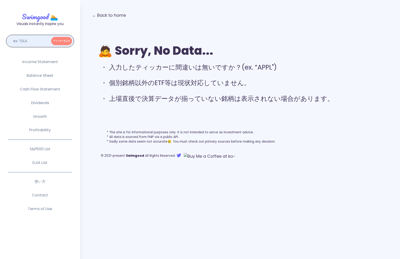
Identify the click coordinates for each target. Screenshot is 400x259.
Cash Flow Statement (40, 89)
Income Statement (40, 61)
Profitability (40, 130)
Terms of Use (40, 208)
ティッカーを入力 (61, 40)
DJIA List (39, 162)
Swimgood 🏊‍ (40, 16)
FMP (151, 137)
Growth (40, 116)
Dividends (40, 103)
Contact (40, 195)
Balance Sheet (40, 75)
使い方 (40, 181)
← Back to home (109, 15)
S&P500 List (40, 149)
